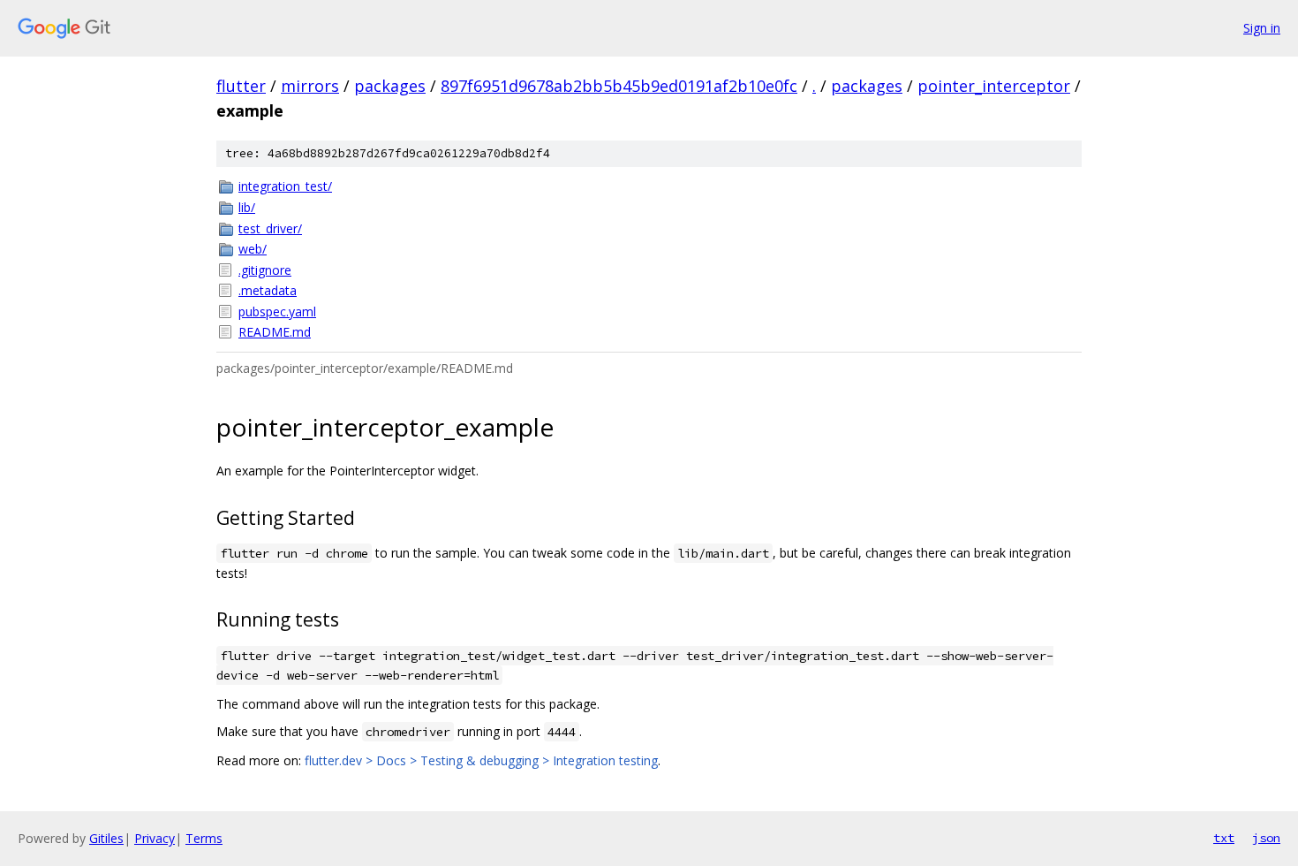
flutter (241, 85)
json (1266, 838)
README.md (274, 331)
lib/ (246, 207)
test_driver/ (270, 228)
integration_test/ (285, 186)
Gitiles (106, 838)
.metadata (267, 290)
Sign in (1261, 27)
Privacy (154, 838)
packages (390, 85)
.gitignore (264, 270)
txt (1223, 838)
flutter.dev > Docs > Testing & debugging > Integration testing (481, 760)
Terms (204, 838)
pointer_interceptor (993, 85)
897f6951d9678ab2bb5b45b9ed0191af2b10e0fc (619, 85)
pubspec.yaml (277, 311)
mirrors (310, 85)
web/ (252, 248)
